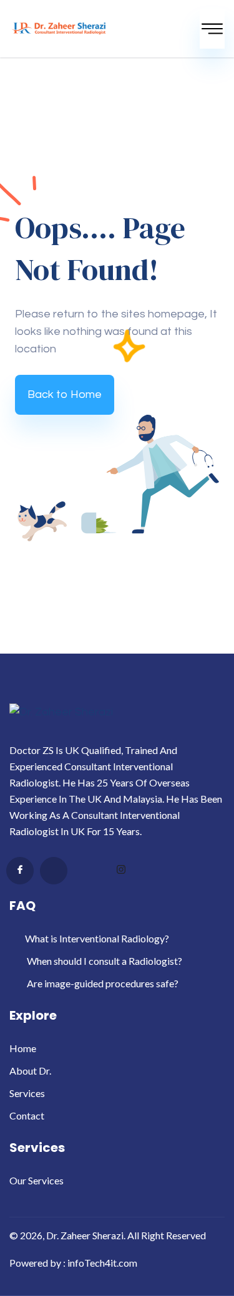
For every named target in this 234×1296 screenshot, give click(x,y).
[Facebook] (20, 870)
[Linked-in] (87, 871)
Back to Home (64, 394)
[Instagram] (121, 871)
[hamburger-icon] (212, 29)
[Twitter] (53, 870)
